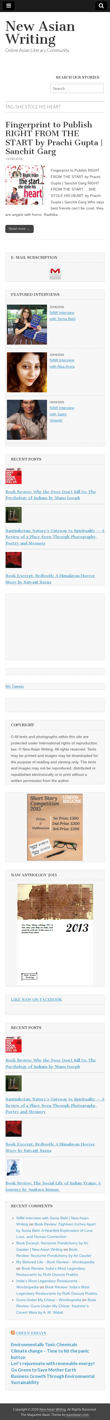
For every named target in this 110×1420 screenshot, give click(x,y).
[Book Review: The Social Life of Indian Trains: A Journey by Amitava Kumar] (55, 1169)
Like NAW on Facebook (36, 999)
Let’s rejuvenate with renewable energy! (53, 1363)
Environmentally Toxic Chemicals (44, 1344)
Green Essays (31, 1333)
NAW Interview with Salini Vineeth (62, 414)
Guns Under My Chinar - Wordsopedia (48, 1300)
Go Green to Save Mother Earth (43, 1370)
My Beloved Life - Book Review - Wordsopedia (55, 1262)
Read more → (19, 229)
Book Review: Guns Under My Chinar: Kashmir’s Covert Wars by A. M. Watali (56, 1306)
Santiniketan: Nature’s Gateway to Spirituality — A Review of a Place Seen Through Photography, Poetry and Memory (55, 537)
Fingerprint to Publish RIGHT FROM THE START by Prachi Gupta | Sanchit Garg (54, 138)
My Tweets (15, 686)
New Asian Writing (40, 32)
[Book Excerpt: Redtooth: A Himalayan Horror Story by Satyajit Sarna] (55, 561)
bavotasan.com (77, 1415)
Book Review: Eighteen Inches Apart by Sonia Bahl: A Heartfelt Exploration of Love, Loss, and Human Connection (56, 1230)
